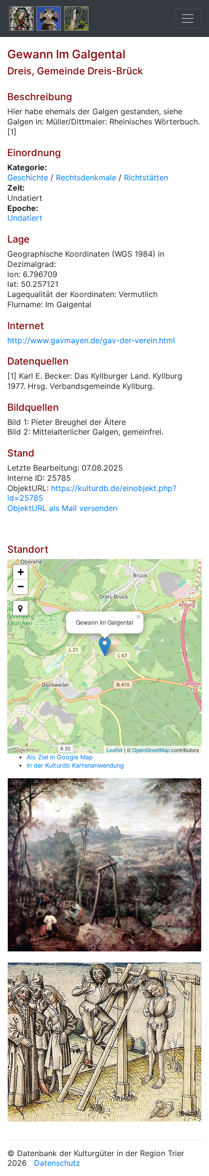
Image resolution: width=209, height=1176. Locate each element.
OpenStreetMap (151, 750)
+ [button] (20, 572)
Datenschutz (57, 1163)
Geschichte (27, 177)
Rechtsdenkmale (86, 177)
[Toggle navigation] (187, 18)
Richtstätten (146, 177)
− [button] (20, 586)
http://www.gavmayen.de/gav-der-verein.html (91, 340)
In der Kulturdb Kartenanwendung (75, 765)
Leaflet (114, 750)
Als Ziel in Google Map (60, 757)
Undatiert (24, 218)
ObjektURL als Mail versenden (62, 508)
